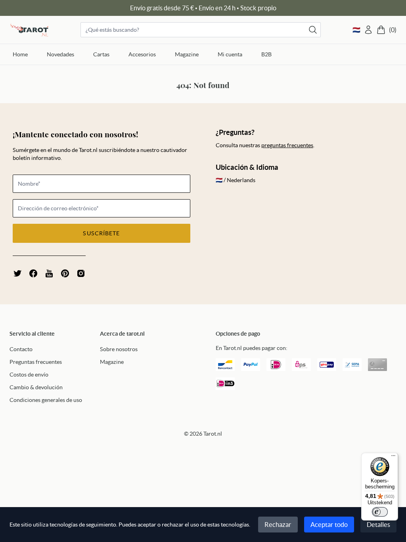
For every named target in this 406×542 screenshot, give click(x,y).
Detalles (378, 524)
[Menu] (393, 457)
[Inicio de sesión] (368, 30)
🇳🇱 (356, 29)
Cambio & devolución (36, 387)
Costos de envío (29, 374)
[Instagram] (81, 273)
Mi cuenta (230, 54)
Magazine (187, 54)
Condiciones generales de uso (46, 400)
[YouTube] (49, 273)
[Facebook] (33, 273)
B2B (266, 54)
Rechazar (277, 524)
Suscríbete (101, 233)
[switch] (380, 512)
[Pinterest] (65, 273)
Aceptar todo (329, 524)
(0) (392, 29)
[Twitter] (17, 273)
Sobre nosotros (119, 349)
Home (20, 54)
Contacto (21, 349)
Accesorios (142, 54)
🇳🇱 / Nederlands (235, 180)
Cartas (101, 54)
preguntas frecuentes (287, 145)
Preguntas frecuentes (36, 362)
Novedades (60, 54)
